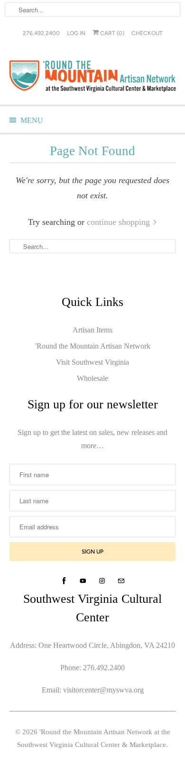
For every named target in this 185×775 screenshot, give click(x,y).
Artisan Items (92, 330)
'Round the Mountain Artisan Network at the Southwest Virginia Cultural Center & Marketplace (93, 738)
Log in (76, 33)
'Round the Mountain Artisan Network (92, 346)
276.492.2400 (41, 33)
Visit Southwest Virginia (92, 362)
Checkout (147, 33)
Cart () (111, 33)
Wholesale (92, 378)
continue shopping (119, 222)
